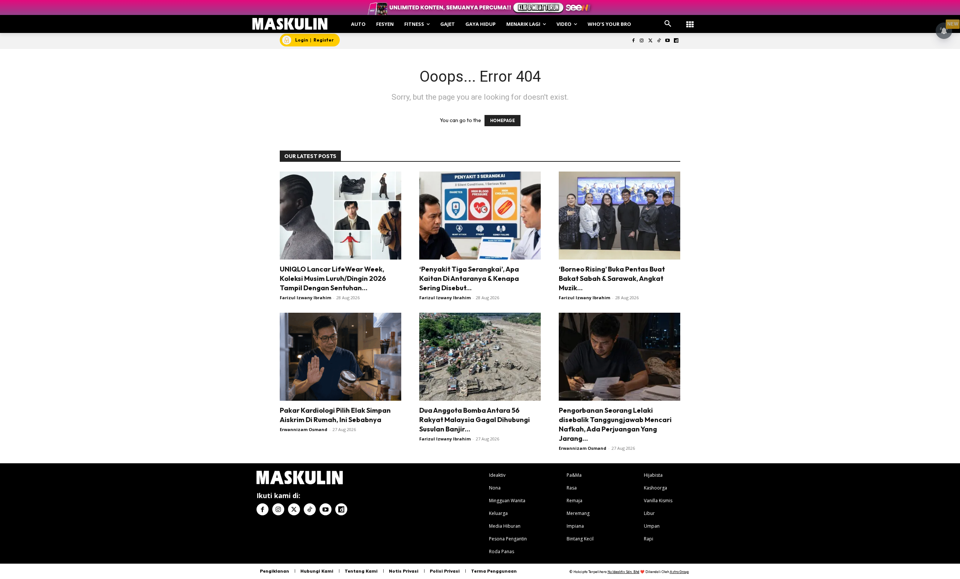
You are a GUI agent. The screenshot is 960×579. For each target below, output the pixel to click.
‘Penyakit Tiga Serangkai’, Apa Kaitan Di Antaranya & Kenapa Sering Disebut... (469, 278)
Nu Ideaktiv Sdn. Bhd (623, 572)
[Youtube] (667, 41)
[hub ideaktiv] (690, 21)
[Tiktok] (659, 41)
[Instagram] (642, 41)
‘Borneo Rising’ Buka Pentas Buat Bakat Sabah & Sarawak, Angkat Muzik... (612, 278)
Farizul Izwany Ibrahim (305, 297)
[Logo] (290, 24)
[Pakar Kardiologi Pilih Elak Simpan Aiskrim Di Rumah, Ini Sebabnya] (340, 357)
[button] (668, 24)
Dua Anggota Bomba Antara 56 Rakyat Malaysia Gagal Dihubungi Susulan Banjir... (474, 419)
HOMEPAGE (502, 120)
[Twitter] (650, 41)
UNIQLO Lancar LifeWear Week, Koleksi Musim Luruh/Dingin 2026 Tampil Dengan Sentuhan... (333, 278)
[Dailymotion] (676, 41)
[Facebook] (633, 41)
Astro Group (679, 572)
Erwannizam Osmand (303, 429)
